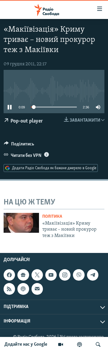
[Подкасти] (79, 344)
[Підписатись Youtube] (51, 275)
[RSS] (9, 288)
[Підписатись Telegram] (92, 275)
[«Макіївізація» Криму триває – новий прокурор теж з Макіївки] (21, 223)
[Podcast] (23, 288)
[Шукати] (98, 344)
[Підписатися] (37, 288)
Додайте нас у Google (25, 344)
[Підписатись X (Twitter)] (37, 275)
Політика (52, 216)
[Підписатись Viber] (78, 275)
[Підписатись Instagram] (64, 275)
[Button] (19, 145)
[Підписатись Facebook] (9, 275)
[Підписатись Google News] (23, 275)
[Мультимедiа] (61, 344)
